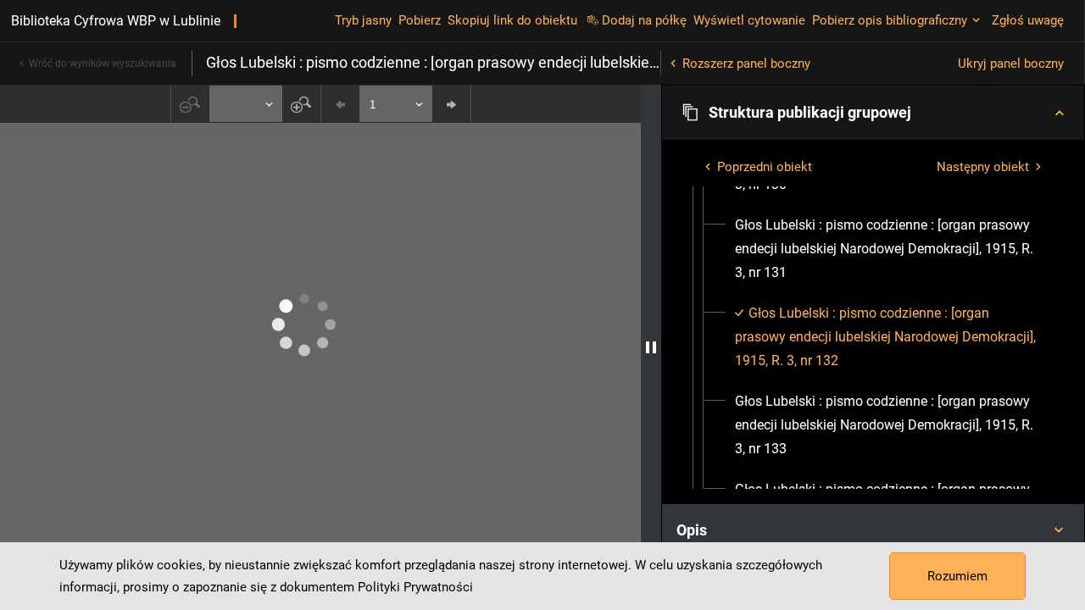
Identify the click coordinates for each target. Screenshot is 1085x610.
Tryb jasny (363, 20)
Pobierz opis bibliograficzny (889, 20)
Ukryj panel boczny (1011, 63)
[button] (873, 113)
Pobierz (419, 20)
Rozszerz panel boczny (746, 63)
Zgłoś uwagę (1028, 20)
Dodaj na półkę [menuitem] (644, 20)
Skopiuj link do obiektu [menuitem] (512, 20)
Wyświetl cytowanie (749, 20)
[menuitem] (888, 249)
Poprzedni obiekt (764, 167)
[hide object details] (651, 347)
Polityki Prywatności (415, 587)
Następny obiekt (983, 167)
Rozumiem (957, 576)
